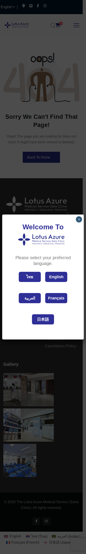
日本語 (43, 319)
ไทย (29, 277)
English (56, 277)
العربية (29, 298)
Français (56, 298)
